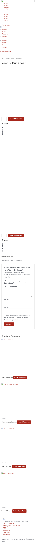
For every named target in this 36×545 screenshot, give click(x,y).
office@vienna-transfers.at (11, 526)
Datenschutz (7, 532)
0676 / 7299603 (8, 523)
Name (6, 299)
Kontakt (6, 10)
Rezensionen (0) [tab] (7, 256)
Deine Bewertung (9, 282)
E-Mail (6, 307)
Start (3, 58)
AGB (4, 528)
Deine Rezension (11, 287)
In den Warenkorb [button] (20, 377)
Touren (6, 5)
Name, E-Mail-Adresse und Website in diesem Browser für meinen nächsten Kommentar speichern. (17, 318)
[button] (18, 127)
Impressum (6, 530)
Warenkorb (6, 534)
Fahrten (6, 3)
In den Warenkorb (16, 119)
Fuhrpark (6, 7)
